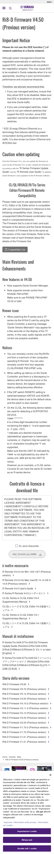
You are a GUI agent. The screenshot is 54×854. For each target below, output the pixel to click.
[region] (27, 812)
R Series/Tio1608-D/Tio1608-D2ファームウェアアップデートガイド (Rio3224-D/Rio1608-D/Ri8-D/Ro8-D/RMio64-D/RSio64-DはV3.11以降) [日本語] (26, 663)
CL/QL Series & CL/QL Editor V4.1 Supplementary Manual (20, 616)
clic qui (39, 811)
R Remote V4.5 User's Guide (17, 588)
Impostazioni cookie (27, 831)
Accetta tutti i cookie (27, 848)
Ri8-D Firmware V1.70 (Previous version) (24, 732)
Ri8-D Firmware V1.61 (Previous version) (24, 737)
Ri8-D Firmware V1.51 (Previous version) (24, 741)
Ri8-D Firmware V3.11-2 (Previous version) (25, 708)
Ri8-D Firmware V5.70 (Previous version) (24, 689)
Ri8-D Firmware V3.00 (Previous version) (24, 717)
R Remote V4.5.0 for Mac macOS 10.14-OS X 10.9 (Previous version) (26, 581)
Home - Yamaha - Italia (11, 757)
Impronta (8, 822)
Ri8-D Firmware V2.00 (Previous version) (24, 722)
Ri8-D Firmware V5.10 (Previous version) (24, 694)
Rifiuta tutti (27, 839)
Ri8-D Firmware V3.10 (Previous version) (24, 713)
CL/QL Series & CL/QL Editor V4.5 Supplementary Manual (20, 599)
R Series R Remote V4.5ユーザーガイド (23, 593)
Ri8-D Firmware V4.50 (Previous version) (24, 698)
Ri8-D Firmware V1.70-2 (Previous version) (25, 727)
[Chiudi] (50, 775)
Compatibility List (16, 249)
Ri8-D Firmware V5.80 (14, 684)
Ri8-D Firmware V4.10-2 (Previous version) (25, 703)
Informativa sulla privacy (25, 822)
